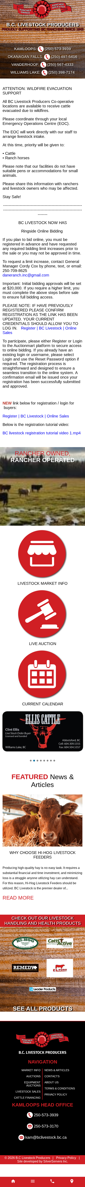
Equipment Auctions (27, 1097)
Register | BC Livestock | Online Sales (36, 422)
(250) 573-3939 (56, 49)
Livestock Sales (30, 1103)
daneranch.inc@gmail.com (27, 281)
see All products (42, 1023)
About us (50, 1097)
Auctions (34, 1091)
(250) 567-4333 (58, 64)
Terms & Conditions (58, 1103)
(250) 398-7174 (59, 72)
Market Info (32, 1084)
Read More (16, 912)
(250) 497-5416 (61, 56)
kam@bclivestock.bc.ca (46, 1150)
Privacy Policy (54, 1110)
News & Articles (55, 1084)
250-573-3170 (46, 1138)
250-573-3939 (46, 1127)
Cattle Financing (29, 1110)
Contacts (50, 1091)
